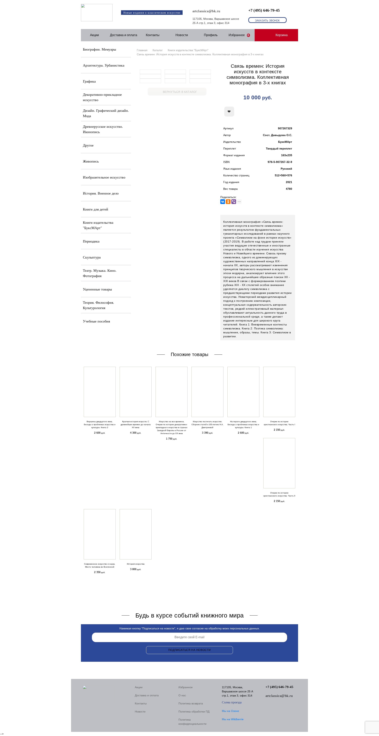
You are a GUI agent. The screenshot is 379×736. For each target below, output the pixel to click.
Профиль (211, 35)
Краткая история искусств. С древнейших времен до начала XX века (136, 424)
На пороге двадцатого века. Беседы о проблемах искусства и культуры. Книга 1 (243, 424)
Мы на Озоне (230, 711)
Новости (181, 35)
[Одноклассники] (228, 201)
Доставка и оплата (123, 35)
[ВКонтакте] (222, 201)
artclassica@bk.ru (206, 11)
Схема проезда (232, 702)
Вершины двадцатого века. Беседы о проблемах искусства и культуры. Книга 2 (99, 424)
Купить (273, 112)
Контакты (152, 35)
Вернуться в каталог (180, 91)
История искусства (135, 564)
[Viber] (233, 201)
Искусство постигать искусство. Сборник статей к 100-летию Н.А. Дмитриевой (207, 424)
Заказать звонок (267, 20)
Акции (94, 35)
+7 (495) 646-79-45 (264, 10)
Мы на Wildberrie (233, 719)
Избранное (239, 35)
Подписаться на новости (189, 649)
